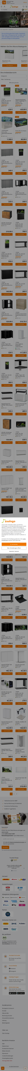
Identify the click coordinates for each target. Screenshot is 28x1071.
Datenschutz (11, 551)
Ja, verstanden (14, 544)
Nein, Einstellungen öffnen (14, 548)
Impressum (16, 551)
